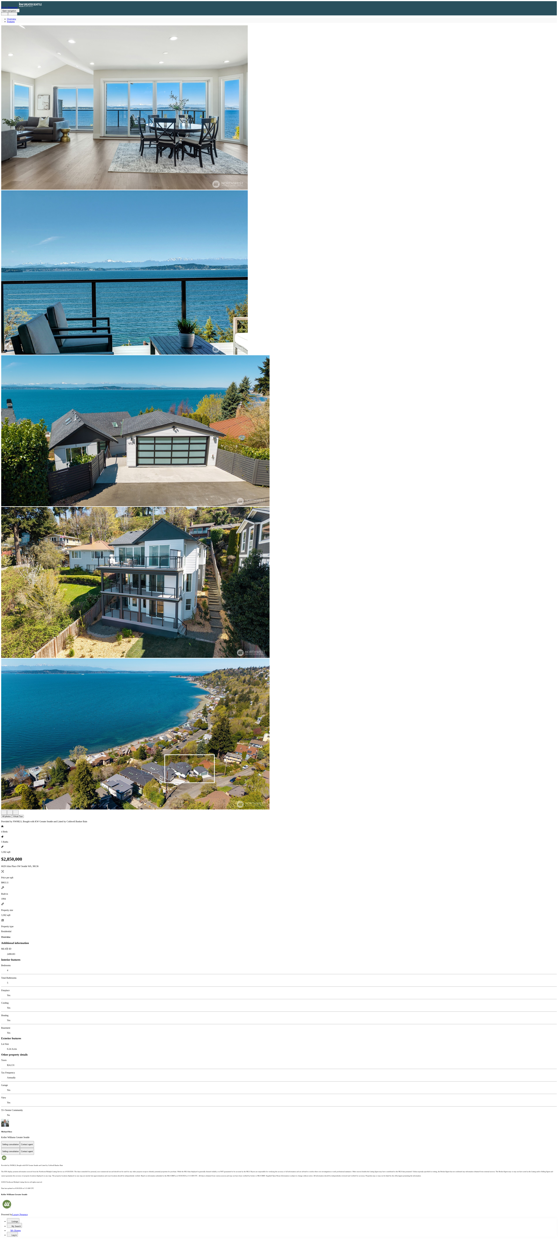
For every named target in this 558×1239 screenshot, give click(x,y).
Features (11, 21)
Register (12, 14)
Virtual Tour (18, 816)
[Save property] (10, 812)
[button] (279, 107)
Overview (11, 19)
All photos (6, 816)
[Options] (4, 812)
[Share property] (16, 812)
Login (4, 14)
